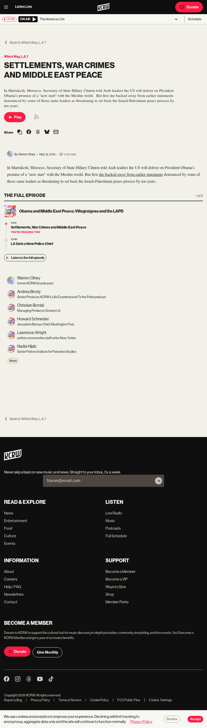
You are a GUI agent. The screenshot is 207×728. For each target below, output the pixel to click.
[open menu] (7, 7)
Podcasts (113, 528)
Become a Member (121, 571)
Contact (10, 602)
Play (17, 117)
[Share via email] (56, 132)
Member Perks (117, 602)
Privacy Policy (38, 700)
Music (110, 520)
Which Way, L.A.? (16, 56)
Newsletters (13, 594)
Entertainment (15, 520)
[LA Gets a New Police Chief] (6, 240)
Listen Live (23, 7)
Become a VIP (116, 579)
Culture (10, 536)
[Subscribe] (158, 480)
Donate (193, 7)
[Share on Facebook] (28, 132)
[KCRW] (12, 459)
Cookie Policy (97, 700)
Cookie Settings (160, 700)
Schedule (194, 19)
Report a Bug (13, 700)
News (13, 361)
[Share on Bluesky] (46, 132)
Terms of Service (67, 700)
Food (8, 528)
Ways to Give (116, 587)
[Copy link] (19, 132)
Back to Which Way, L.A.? (28, 42)
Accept (195, 719)
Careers (10, 579)
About (9, 571)
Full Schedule (116, 536)
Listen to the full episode (27, 258)
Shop (110, 594)
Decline (171, 719)
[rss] (37, 118)
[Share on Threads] (37, 132)
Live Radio (114, 513)
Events (9, 543)
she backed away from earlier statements (131, 174)
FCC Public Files (126, 700)
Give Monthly (47, 652)
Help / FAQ (12, 587)
